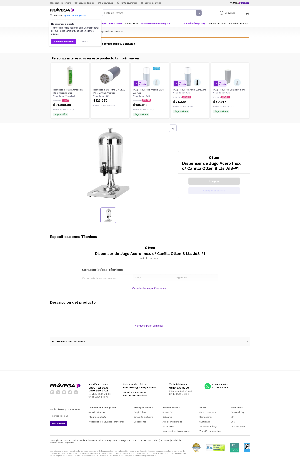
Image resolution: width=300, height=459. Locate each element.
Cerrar (84, 41)
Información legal (97, 417)
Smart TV (167, 412)
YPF (233, 417)
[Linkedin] (76, 392)
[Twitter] (70, 392)
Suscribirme (58, 423)
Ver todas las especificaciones (149, 288)
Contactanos (205, 417)
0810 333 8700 (179, 387)
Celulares (167, 417)
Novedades (168, 426)
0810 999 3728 (98, 390)
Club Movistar (238, 426)
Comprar (214, 181)
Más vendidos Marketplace (176, 431)
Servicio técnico (96, 412)
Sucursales (204, 421)
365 (233, 421)
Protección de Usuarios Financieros (106, 421)
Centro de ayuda (207, 412)
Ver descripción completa (149, 325)
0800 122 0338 (98, 387)
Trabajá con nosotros (210, 431)
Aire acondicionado (172, 421)
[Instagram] (58, 392)
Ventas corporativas (135, 395)
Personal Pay (237, 412)
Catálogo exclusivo (143, 417)
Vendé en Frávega (208, 426)
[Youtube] (64, 392)
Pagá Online (140, 412)
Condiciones (140, 421)
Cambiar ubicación (63, 41)
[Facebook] (52, 392)
